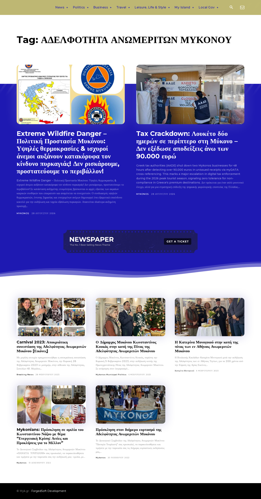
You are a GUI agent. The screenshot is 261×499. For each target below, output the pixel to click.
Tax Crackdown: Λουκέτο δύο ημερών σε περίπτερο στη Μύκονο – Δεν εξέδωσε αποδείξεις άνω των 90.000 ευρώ (187, 145)
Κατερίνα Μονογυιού (184, 370)
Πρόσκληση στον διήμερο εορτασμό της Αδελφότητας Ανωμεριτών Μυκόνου (128, 431)
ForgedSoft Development (48, 491)
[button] (231, 7)
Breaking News (25, 374)
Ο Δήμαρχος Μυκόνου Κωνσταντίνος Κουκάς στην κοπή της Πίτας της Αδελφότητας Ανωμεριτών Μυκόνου (126, 346)
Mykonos (23, 213)
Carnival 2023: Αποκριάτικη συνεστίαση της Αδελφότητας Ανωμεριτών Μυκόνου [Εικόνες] (51, 346)
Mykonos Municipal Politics (111, 374)
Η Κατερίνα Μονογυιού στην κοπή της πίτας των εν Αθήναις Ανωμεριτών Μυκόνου (206, 346)
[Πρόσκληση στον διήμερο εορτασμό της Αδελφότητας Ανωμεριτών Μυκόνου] (130, 404)
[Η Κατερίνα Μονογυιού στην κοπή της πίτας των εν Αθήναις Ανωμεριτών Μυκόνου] (209, 317)
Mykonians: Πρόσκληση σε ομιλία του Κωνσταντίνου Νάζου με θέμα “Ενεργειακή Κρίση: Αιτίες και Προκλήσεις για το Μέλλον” (50, 436)
